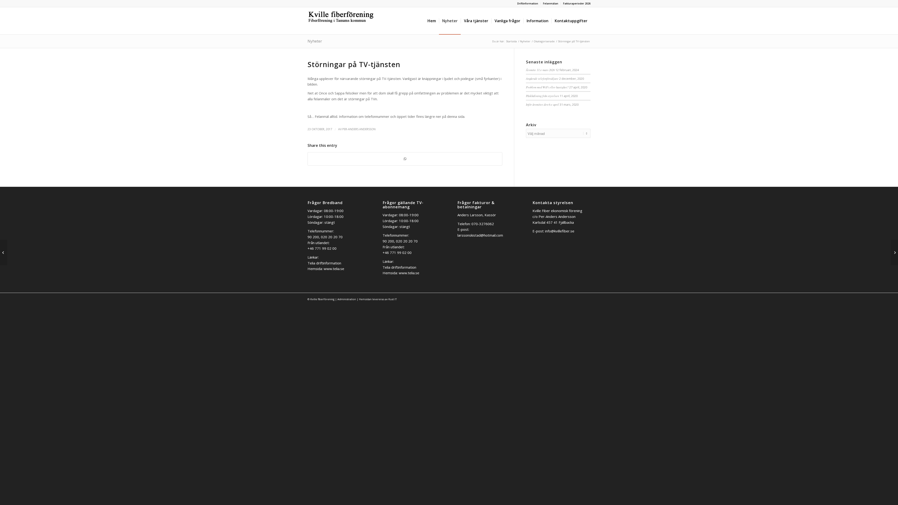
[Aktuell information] (3, 252)
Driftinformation (527, 3)
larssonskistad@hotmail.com (480, 235)
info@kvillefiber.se (559, 231)
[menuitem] (528, 3)
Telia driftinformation (324, 263)
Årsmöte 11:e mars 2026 (540, 70)
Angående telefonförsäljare (542, 78)
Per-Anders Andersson (359, 129)
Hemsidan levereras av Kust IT (378, 299)
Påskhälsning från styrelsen (542, 96)
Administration (346, 299)
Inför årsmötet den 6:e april (542, 104)
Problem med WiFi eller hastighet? (547, 87)
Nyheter (315, 41)
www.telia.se (334, 268)
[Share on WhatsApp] (405, 158)
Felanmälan (550, 3)
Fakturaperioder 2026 (576, 3)
